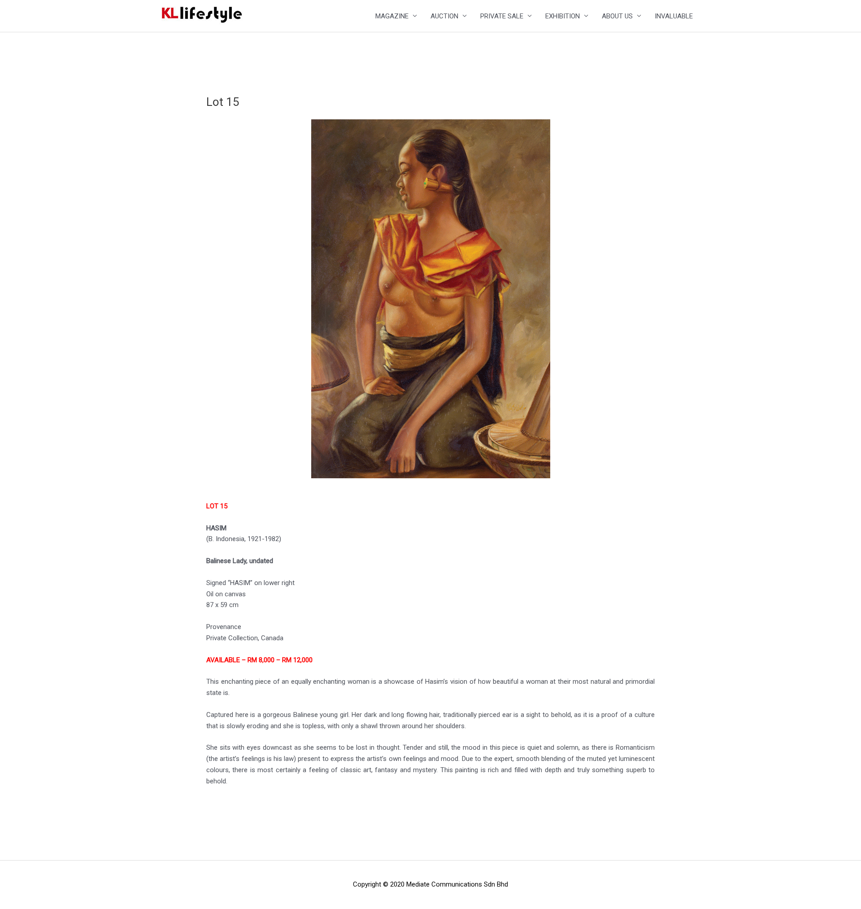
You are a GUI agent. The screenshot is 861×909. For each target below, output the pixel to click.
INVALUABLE (674, 16)
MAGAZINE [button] (392, 16)
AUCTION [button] (444, 16)
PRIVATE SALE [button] (501, 16)
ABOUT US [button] (617, 16)
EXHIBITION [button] (562, 16)
